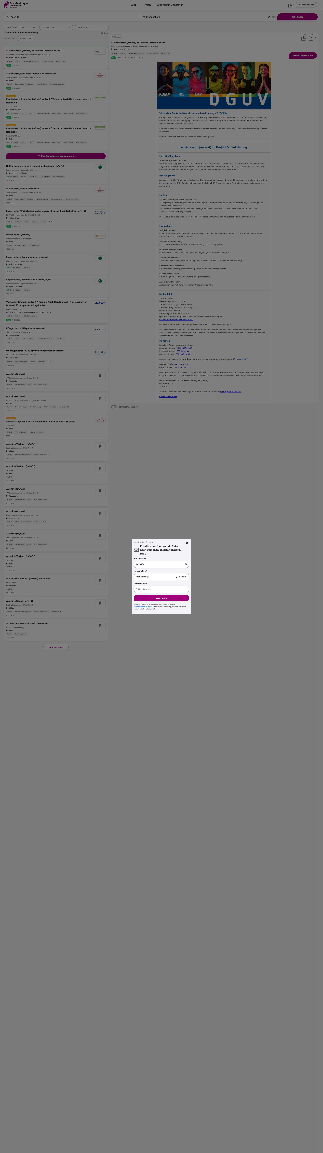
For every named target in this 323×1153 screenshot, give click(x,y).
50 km (182, 576)
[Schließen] (187, 543)
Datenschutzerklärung (142, 607)
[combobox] (160, 564)
